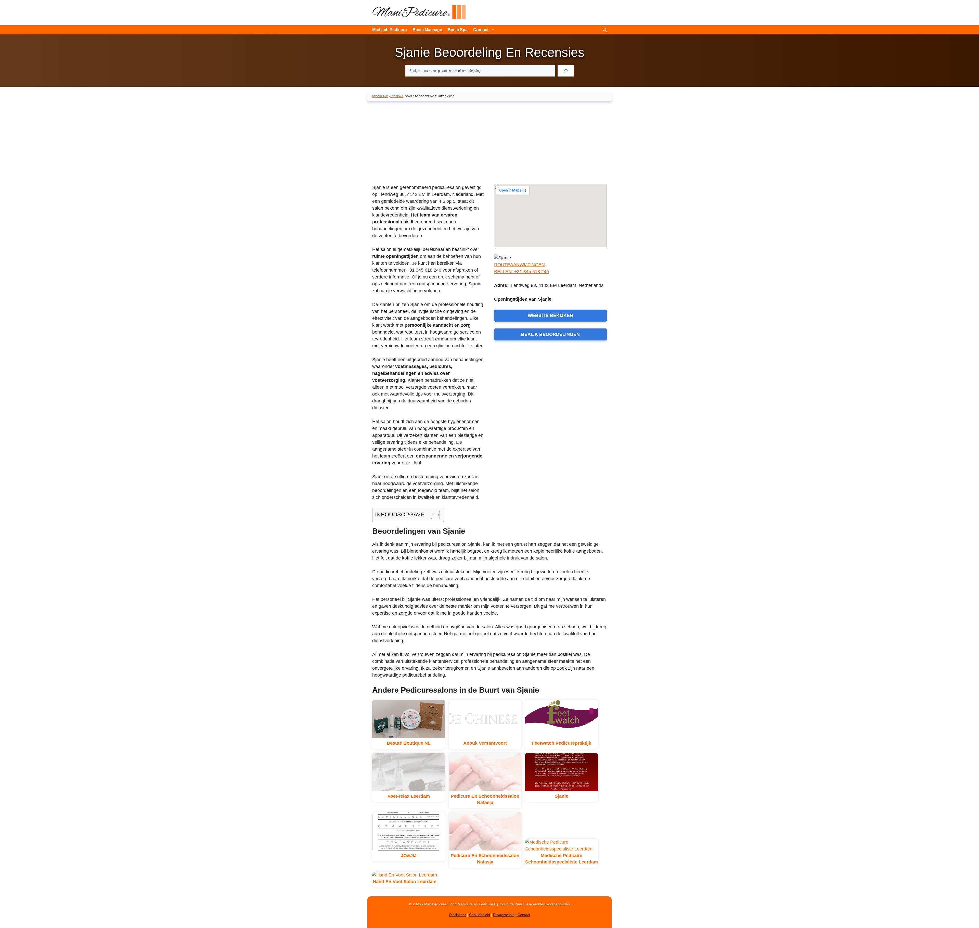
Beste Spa (458, 30)
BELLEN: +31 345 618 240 (521, 271)
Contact (480, 30)
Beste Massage (427, 30)
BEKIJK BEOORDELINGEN (550, 334)
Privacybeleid (503, 915)
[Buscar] (566, 71)
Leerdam (396, 96)
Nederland (380, 96)
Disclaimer (457, 915)
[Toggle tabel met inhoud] (433, 515)
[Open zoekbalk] (605, 29)
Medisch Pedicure (389, 30)
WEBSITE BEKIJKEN (550, 315)
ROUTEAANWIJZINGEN (519, 264)
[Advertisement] (489, 141)
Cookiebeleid (479, 915)
